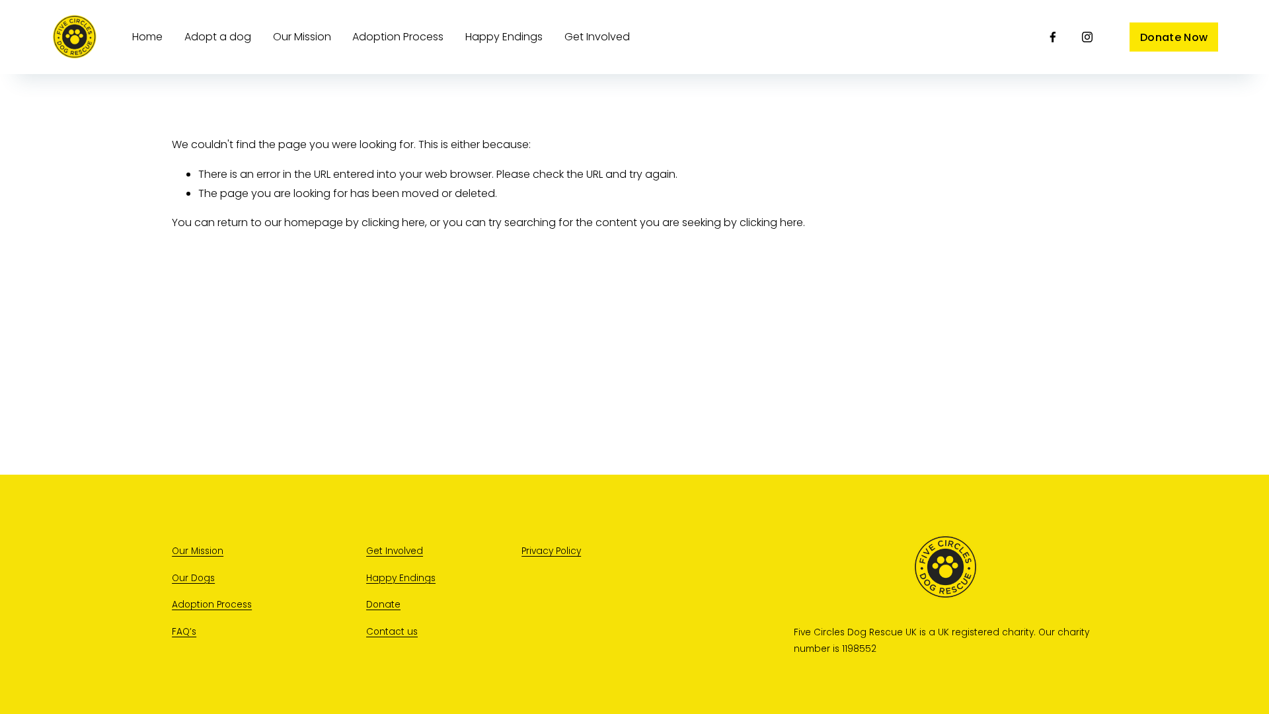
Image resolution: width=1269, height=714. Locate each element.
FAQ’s (184, 631)
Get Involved (597, 36)
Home (147, 36)
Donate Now (1174, 37)
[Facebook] (1052, 37)
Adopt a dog (217, 36)
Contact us (392, 631)
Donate (383, 604)
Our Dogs (193, 578)
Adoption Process (397, 36)
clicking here (393, 222)
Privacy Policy (551, 551)
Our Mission (302, 36)
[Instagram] (1087, 37)
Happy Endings (401, 578)
